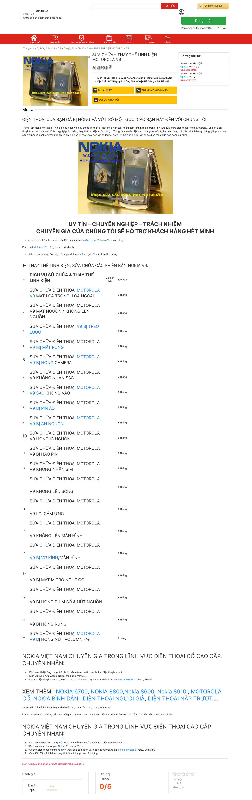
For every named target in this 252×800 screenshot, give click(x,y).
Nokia (121, 679)
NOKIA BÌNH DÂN (55, 698)
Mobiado (131, 679)
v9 (81, 254)
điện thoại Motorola (96, 240)
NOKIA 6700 (72, 691)
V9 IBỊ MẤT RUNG (47, 347)
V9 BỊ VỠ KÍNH (44, 557)
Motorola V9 (40, 247)
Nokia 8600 (139, 691)
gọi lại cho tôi (108, 99)
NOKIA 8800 (106, 691)
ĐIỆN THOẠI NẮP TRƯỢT (180, 698)
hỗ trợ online (213, 6)
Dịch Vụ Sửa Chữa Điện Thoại (53, 48)
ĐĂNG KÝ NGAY (217, 28)
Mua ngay (105, 90)
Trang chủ (28, 48)
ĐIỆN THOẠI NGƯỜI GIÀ (114, 698)
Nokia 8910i (172, 691)
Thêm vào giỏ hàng (154, 90)
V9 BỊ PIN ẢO (42, 408)
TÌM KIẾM (169, 6)
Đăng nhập (204, 21)
